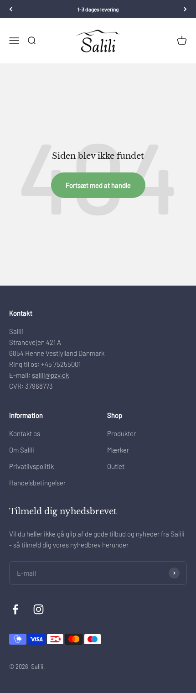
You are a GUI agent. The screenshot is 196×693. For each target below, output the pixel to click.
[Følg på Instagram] (38, 609)
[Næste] (185, 9)
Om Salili (21, 450)
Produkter (121, 433)
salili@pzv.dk (50, 375)
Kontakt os (24, 433)
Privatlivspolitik (31, 466)
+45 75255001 (61, 364)
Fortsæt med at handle (98, 185)
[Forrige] (10, 9)
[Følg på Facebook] (15, 609)
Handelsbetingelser (37, 483)
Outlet (115, 466)
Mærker (118, 450)
